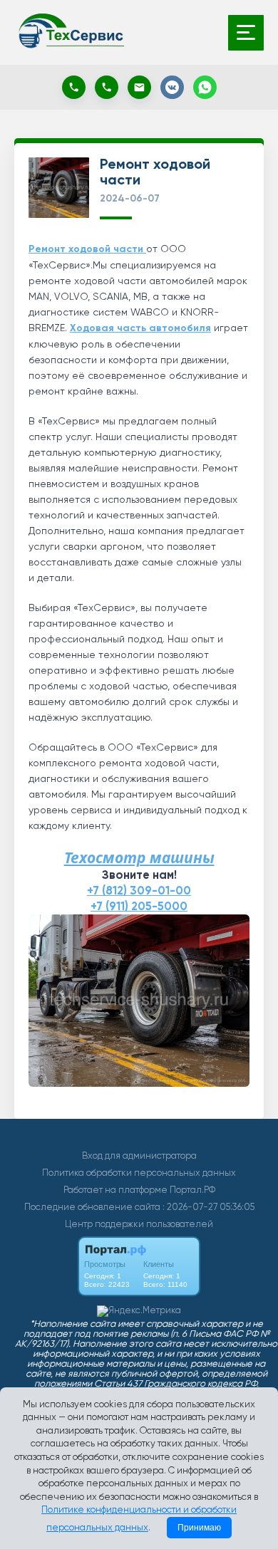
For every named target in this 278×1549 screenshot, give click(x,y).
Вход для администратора (139, 1155)
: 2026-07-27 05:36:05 (208, 1206)
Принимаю (199, 1528)
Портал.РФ (192, 1189)
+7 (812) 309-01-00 (139, 890)
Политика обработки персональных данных (139, 1172)
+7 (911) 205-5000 (139, 906)
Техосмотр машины (139, 857)
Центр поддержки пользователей (139, 1224)
